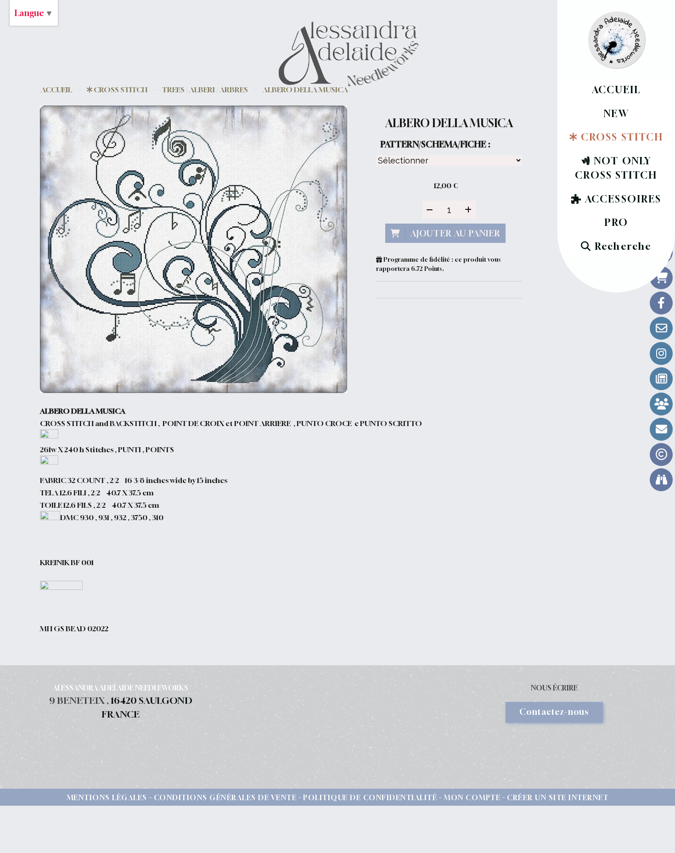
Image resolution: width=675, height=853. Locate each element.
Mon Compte (472, 797)
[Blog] (661, 378)
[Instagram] (661, 353)
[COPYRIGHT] (661, 454)
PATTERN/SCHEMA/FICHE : (435, 144)
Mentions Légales (107, 797)
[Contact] (661, 328)
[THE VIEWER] (661, 479)
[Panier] (661, 277)
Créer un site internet (557, 797)
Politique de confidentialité (370, 797)
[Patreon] (661, 404)
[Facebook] (661, 303)
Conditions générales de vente (225, 797)
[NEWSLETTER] (661, 429)
